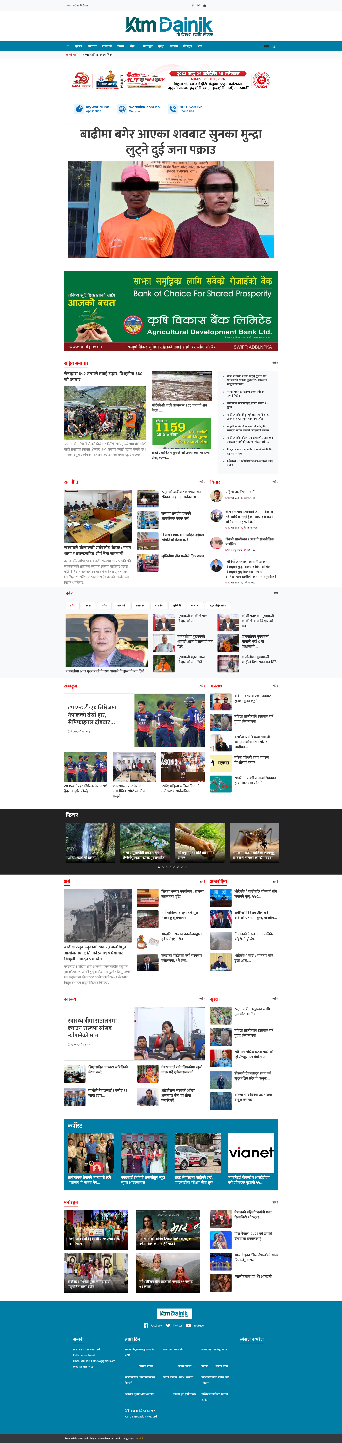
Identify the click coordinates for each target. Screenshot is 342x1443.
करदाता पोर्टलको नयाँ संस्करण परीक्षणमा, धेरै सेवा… (181, 958)
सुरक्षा (161, 46)
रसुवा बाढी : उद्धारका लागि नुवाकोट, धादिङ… (252, 1011)
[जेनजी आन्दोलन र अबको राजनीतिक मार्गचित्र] (218, 543)
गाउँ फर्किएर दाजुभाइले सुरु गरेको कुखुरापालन (179, 915)
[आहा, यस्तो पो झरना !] (90, 842)
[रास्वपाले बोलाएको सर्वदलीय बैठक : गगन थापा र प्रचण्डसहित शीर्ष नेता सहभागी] (98, 516)
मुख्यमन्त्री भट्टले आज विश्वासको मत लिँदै (191, 659)
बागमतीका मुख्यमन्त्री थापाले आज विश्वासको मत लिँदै (195, 642)
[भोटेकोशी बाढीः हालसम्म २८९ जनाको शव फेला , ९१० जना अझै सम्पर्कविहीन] (182, 385)
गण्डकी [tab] (159, 605)
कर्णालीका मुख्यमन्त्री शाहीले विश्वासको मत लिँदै (259, 659)
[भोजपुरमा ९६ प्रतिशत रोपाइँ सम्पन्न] (200, 842)
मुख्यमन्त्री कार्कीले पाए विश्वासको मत (192, 618)
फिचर (120, 46)
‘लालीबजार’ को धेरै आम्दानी (253, 1277)
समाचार (92, 46)
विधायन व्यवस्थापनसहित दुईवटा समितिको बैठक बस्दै (182, 537)
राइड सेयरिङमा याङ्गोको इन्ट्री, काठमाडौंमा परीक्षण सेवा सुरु (194, 1180)
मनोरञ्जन (148, 46)
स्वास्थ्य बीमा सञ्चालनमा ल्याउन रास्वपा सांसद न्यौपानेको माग (92, 1028)
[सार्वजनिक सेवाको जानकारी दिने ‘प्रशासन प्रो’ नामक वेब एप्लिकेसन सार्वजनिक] (91, 1153)
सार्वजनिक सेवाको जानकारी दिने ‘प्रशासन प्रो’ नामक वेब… (89, 1180)
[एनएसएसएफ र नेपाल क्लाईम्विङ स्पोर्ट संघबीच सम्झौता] (134, 766)
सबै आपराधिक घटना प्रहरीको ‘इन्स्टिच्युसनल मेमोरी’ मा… (253, 1054)
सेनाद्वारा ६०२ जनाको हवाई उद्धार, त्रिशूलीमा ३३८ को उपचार (103, 376)
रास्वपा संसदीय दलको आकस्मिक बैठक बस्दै (176, 516)
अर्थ (200, 46)
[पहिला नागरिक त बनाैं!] (218, 496)
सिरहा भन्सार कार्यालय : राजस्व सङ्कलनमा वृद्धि (182, 894)
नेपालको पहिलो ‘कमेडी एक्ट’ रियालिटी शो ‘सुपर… (253, 1214)
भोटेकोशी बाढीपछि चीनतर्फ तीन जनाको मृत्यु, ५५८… (255, 894)
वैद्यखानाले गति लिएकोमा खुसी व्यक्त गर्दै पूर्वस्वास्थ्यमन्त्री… (181, 1069)
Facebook (156, 1325)
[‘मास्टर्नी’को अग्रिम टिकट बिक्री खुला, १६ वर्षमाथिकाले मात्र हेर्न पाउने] (168, 1230)
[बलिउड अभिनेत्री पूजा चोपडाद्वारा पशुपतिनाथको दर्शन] (96, 1272)
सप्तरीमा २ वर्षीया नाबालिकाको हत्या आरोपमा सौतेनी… (255, 780)
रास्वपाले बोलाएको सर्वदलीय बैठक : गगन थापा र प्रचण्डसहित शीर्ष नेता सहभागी (97, 550)
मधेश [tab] (104, 605)
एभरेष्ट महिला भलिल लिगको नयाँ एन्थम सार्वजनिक (180, 788)
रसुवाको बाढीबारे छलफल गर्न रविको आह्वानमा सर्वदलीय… (181, 494)
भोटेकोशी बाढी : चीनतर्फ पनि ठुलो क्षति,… (253, 958)
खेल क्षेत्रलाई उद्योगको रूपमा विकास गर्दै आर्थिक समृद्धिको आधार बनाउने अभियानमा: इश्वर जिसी (249, 517)
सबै (275, 363)
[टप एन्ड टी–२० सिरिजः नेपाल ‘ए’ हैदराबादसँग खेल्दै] (85, 766)
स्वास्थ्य (174, 46)
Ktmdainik (138, 1438)
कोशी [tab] (88, 605)
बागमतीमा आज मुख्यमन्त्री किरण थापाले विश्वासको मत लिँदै (105, 671)
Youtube (198, 1325)
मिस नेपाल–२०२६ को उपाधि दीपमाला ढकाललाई (253, 1236)
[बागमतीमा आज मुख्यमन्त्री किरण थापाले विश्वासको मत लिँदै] (107, 640)
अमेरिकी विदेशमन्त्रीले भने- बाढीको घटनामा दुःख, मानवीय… (255, 915)
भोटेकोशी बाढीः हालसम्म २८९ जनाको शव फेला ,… (179, 407)
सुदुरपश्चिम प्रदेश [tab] (218, 605)
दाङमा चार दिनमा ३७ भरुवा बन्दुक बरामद (253, 1097)
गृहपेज (78, 46)
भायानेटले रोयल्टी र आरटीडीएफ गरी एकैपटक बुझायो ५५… (249, 1180)
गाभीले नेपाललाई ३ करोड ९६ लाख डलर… (107, 1093)
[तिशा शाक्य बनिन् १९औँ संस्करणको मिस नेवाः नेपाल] (96, 1230)
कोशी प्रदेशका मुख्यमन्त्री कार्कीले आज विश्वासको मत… (258, 621)
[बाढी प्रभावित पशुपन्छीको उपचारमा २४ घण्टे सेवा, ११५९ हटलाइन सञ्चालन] (182, 433)
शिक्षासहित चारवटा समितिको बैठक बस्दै (108, 1069)
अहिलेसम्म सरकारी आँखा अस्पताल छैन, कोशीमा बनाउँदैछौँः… (178, 1096)
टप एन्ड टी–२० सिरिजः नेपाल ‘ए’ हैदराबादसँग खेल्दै (85, 788)
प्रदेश (132, 46)
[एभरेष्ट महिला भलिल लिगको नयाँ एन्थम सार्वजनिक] (183, 766)
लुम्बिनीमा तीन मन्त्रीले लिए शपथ (182, 556)
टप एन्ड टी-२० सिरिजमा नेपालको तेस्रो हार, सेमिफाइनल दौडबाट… (92, 715)
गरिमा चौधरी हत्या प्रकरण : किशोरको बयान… (252, 760)
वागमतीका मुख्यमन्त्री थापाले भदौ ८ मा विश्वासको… (255, 642)
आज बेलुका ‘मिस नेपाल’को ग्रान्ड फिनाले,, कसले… (256, 1257)
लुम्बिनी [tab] (177, 605)
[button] (266, 46)
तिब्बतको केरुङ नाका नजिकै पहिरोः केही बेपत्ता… (253, 936)
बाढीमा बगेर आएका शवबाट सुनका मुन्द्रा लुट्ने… (252, 698)
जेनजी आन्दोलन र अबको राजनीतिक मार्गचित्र (250, 541)
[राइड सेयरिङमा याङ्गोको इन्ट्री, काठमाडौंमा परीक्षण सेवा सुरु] (198, 1153)
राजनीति (107, 46)
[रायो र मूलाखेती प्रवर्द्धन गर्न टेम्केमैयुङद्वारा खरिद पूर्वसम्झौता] (145, 842)
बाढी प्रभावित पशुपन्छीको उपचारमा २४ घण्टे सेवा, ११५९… (181, 455)
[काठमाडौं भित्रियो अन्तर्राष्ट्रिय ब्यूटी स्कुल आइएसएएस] (144, 1153)
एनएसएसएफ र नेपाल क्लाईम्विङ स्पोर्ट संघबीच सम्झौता (129, 791)
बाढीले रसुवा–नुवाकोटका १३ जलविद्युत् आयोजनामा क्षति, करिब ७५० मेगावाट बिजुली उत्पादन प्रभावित (95, 953)
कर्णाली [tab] (195, 605)
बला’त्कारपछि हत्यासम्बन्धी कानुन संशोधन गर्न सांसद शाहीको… (252, 742)
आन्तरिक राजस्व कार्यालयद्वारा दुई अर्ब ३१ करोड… (181, 936)
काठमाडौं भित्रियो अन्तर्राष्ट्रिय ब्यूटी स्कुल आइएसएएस (143, 1180)
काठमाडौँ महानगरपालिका (99, 54)
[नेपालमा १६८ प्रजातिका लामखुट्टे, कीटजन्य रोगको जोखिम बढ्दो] (254, 842)
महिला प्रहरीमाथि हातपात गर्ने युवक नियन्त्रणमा (253, 719)
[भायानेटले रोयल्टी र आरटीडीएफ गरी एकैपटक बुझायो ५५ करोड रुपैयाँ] (251, 1153)
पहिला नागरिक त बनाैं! (240, 492)
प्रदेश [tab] (72, 605)
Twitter (177, 1325)
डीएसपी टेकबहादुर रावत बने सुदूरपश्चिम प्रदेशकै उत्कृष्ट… (252, 1075)
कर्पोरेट (75, 1126)
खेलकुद (187, 46)
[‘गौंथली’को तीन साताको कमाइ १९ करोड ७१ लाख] (168, 1272)
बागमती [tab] (121, 605)
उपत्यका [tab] (140, 605)
